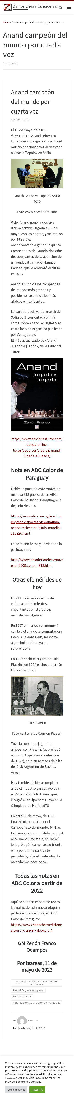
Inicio (6, 22)
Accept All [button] (37, 1089)
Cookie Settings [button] (16, 1089)
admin (33, 1021)
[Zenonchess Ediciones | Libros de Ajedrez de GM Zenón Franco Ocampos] (7, 7)
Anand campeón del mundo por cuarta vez (32, 101)
